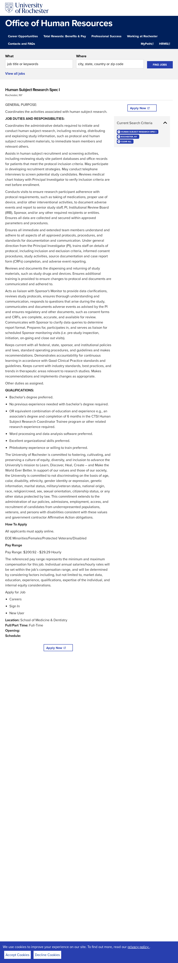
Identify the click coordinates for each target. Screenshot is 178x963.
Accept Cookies (17, 954)
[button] (142, 123)
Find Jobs (160, 65)
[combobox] (39, 60)
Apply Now (54, 648)
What (9, 56)
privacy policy (138, 946)
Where (81, 56)
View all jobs (15, 73)
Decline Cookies (47, 954)
